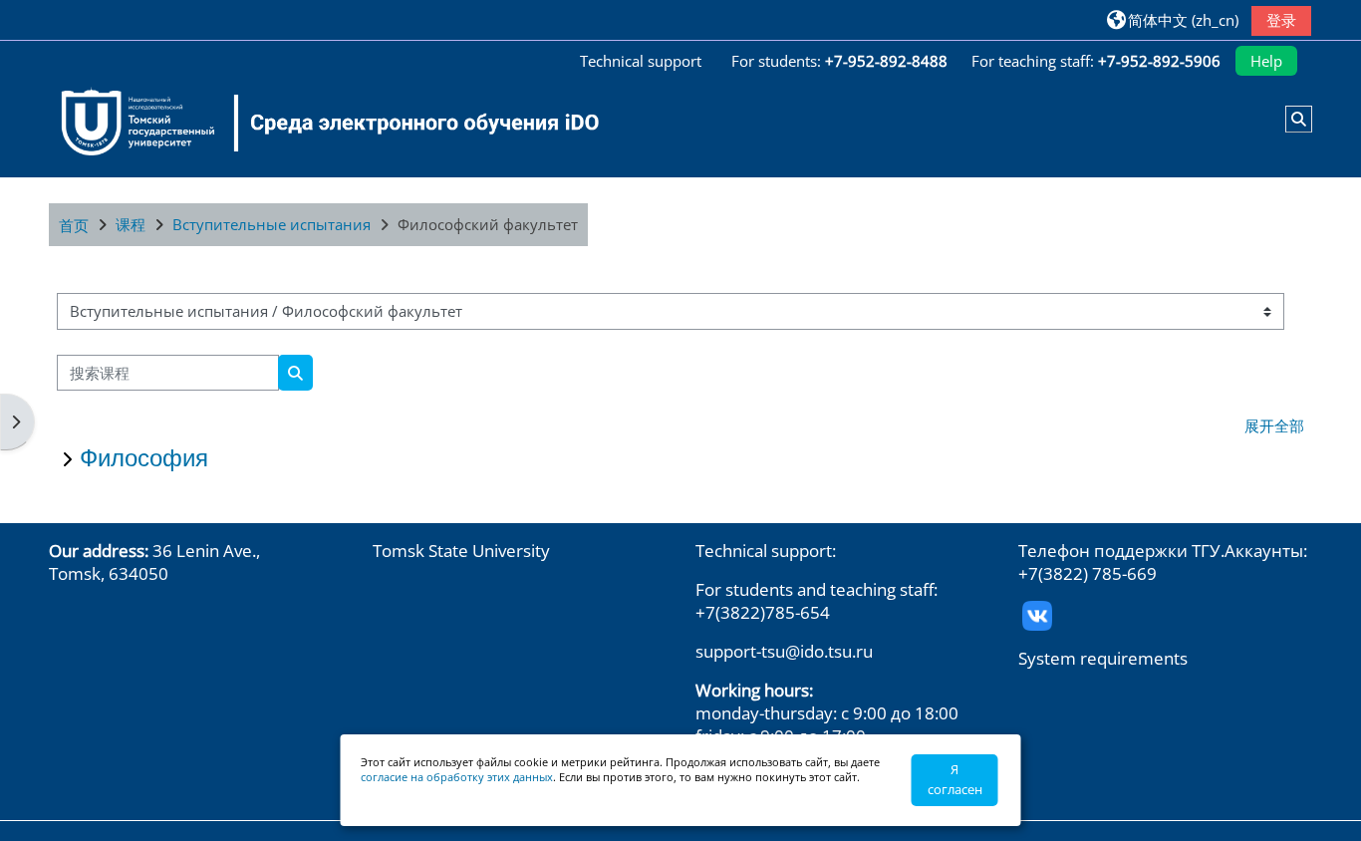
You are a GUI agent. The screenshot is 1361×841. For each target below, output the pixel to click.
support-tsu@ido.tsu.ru (784, 651)
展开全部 (1274, 425)
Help (1266, 61)
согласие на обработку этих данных (457, 776)
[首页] (318, 123)
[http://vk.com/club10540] (1037, 614)
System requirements (1103, 658)
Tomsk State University (461, 550)
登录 (1281, 20)
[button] (1171, 19)
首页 (74, 225)
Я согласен (955, 779)
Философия (144, 457)
